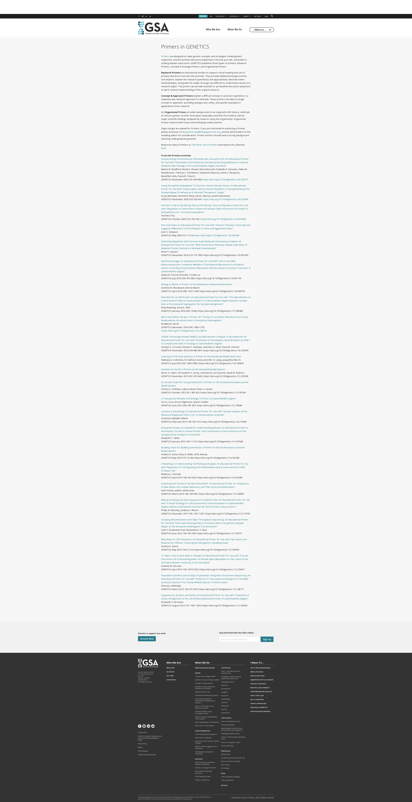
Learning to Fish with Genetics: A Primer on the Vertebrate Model (201, 356)
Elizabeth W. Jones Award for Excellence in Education (205, 688)
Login (266, 16)
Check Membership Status (260, 692)
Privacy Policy (142, 744)
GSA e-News (225, 765)
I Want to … (260, 29)
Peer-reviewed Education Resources (203, 772)
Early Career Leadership (203, 738)
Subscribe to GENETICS (258, 707)
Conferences (233, 16)
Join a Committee (257, 699)
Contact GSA (142, 733)
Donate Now (147, 638)
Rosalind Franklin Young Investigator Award (203, 712)
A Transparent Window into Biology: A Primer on (198, 398)
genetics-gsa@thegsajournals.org (202, 131)
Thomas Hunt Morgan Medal (205, 676)
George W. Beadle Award (203, 683)
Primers (165, 56)
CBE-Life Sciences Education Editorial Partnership (205, 763)
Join (211, 16)
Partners (224, 785)
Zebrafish (224, 713)
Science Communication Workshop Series (233, 738)
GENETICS (224, 754)
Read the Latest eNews (259, 688)
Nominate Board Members (260, 711)
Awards (246, 16)
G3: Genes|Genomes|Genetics (232, 758)
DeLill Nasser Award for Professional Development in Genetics (205, 701)
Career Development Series (230, 721)
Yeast (223, 709)
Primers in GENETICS (202, 780)
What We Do (235, 29)
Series (230, 742)
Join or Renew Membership (260, 668)
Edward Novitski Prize (202, 692)
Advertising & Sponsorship (147, 755)
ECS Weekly (225, 768)
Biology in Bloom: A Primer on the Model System (196, 284)
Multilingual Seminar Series (230, 734)
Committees (171, 680)
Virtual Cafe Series (227, 746)
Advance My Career (257, 676)
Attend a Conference (258, 684)
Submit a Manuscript (258, 703)
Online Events (226, 718)
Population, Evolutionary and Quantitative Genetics (231, 678)
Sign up (267, 639)
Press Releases (143, 751)
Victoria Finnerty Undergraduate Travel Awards (206, 718)
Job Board (257, 16)
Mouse (223, 696)
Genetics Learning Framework (205, 768)
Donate (203, 16)
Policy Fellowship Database (230, 777)
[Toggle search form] (272, 16)
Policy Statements (227, 780)
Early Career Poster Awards (204, 726)
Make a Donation (256, 672)
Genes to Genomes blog (229, 761)
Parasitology (225, 699)
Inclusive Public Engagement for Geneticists (206, 747)
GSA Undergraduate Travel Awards (207, 722)
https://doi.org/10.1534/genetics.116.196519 (184, 330)
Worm (223, 702)
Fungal (223, 692)
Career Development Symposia (206, 734)
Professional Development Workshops (204, 753)
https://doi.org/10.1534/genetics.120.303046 (216, 235)
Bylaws (140, 747)
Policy (223, 773)
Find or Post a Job (257, 695)
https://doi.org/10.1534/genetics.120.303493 (223, 219)
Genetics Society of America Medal (207, 680)
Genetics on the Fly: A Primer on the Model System (193, 369)
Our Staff (170, 676)
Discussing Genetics (228, 725)
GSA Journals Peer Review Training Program (207, 742)
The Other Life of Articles (204, 144)
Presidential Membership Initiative (206, 695)
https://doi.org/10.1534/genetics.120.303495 (225, 199)
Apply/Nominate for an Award (261, 680)
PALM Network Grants (203, 777)
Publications (220, 16)
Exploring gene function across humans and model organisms (231, 729)
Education (199, 759)
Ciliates (223, 685)
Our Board (170, 672)
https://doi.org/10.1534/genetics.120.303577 (225, 179)
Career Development (202, 731)
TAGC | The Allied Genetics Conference (230, 672)
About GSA (170, 668)
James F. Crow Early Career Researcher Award (204, 707)
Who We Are (213, 29)
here (163, 148)
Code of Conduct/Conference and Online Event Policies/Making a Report (149, 738)
